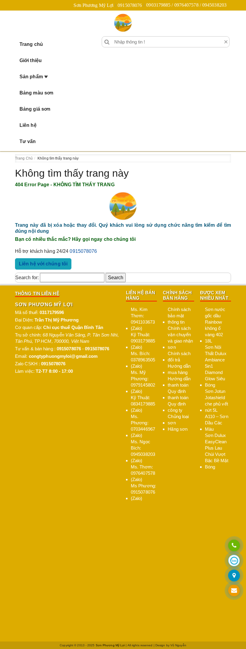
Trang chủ (31, 44)
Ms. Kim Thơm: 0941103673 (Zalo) (143, 319)
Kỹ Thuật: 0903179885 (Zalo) (143, 341)
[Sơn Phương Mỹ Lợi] (123, 22)
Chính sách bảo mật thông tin (179, 315)
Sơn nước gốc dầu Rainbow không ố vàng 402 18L (215, 325)
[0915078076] (234, 546)
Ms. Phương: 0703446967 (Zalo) (143, 426)
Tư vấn (28, 141)
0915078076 (130, 5)
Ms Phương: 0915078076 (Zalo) (143, 492)
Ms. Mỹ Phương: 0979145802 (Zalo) (143, 382)
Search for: (27, 277)
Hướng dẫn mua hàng (179, 369)
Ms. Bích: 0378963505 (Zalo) (143, 360)
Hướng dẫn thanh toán (179, 381)
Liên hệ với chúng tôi (43, 263)
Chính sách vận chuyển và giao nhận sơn (180, 338)
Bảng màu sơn (36, 92)
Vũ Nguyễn (178, 645)
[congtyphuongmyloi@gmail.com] (234, 591)
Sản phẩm (31, 76)
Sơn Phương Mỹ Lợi (93, 5)
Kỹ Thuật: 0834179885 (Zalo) (143, 404)
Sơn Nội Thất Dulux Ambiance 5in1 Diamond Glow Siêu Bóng (215, 366)
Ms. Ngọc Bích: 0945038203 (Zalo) (143, 451)
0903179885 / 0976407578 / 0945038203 (186, 4)
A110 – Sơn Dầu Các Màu (216, 423)
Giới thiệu (31, 60)
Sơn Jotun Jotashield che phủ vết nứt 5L (216, 401)
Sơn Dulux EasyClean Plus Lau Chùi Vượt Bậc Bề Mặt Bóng (216, 451)
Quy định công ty (177, 407)
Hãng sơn (178, 429)
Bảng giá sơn (35, 109)
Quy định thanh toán (178, 394)
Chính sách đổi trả (179, 356)
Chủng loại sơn (178, 419)
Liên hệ (28, 125)
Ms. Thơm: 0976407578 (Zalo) (143, 473)
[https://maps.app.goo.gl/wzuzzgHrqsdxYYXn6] (234, 576)
